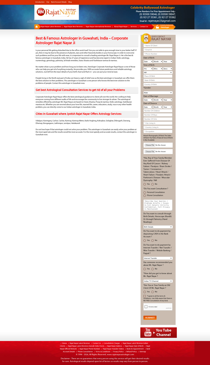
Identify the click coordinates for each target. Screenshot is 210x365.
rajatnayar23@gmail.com (162, 21)
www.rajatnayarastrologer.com (120, 355)
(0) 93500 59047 (166, 14)
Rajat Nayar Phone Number (90, 349)
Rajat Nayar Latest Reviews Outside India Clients (86, 346)
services (134, 27)
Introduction (39, 2)
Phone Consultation (85, 352)
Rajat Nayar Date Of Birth (134, 346)
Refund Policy (131, 352)
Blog (70, 2)
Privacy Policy (118, 352)
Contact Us (97, 343)
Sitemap (143, 352)
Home (64, 343)
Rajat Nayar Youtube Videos (113, 349)
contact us (144, 27)
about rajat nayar (121, 27)
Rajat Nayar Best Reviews (73, 27)
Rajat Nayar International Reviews (98, 27)
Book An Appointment (135, 349)
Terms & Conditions (103, 352)
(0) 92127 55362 (167, 17)
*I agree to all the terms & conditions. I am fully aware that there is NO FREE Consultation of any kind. (157, 298)
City (47, 2)
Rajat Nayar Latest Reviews (51, 27)
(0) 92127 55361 (148, 17)
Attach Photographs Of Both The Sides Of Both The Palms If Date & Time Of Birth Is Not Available (158, 138)
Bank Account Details (58, 2)
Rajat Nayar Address (114, 346)
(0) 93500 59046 (148, 14)
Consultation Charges (112, 343)
